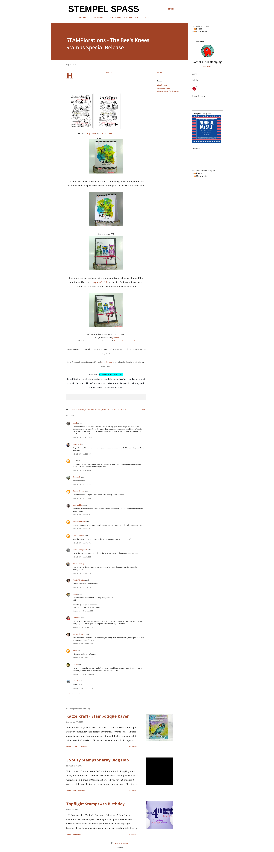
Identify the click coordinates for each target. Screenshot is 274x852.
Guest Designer (97, 17)
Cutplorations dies (163, 88)
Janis (75, 594)
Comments (201, 31)
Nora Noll (77, 444)
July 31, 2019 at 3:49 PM (82, 498)
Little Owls (106, 133)
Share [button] (159, 73)
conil (75, 423)
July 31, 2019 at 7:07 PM (82, 573)
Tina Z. (75, 681)
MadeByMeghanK (80, 549)
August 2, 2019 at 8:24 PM (83, 658)
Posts (199, 28)
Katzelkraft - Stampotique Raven (98, 716)
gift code (115, 338)
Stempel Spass (102, 9)
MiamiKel (76, 617)
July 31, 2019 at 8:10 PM (82, 587)
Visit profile (208, 67)
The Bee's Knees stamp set (124, 341)
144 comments (79, 790)
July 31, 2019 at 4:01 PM (82, 515)
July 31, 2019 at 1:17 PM (82, 470)
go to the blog (106, 362)
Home (68, 17)
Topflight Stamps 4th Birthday (95, 803)
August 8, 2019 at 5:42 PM (83, 688)
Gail (74, 460)
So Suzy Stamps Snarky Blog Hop (97, 760)
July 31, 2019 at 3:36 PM (82, 484)
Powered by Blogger (121, 843)
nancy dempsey (79, 521)
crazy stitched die (100, 282)
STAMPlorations (120, 76)
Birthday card (162, 85)
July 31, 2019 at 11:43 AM (82, 437)
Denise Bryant (78, 491)
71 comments (78, 834)
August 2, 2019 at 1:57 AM (83, 644)
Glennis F (76, 477)
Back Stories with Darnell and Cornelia (124, 17)
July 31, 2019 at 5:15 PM (82, 557)
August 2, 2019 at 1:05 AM (83, 627)
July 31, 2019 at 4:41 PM (82, 529)
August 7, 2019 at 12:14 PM (83, 674)
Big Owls (92, 133)
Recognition (81, 17)
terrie (75, 664)
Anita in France (79, 634)
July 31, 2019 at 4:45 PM (82, 543)
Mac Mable (77, 505)
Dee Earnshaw (79, 535)
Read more (133, 747)
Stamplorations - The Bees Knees (168, 91)
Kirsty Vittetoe (79, 580)
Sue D (75, 650)
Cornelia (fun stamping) (207, 62)
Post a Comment (73, 694)
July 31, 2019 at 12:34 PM (82, 454)
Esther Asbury (78, 563)
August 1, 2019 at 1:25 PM (83, 611)
